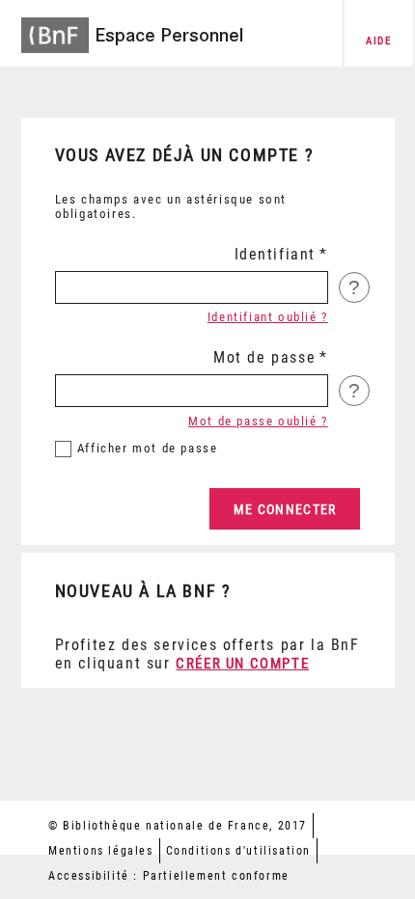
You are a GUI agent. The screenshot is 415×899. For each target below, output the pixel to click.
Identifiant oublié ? (268, 317)
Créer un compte (242, 663)
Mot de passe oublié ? (258, 421)
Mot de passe (264, 357)
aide (378, 41)
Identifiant (276, 254)
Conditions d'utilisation (238, 851)
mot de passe (147, 448)
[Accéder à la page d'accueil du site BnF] (55, 29)
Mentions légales (100, 851)
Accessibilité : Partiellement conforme (169, 876)
